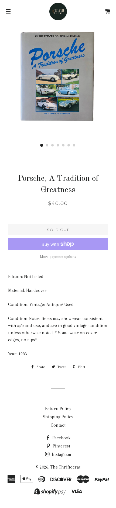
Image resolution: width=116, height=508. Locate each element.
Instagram (61, 454)
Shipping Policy (58, 416)
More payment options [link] (58, 257)
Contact (58, 425)
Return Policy (58, 408)
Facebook (60, 437)
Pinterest (61, 446)
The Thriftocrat (65, 467)
